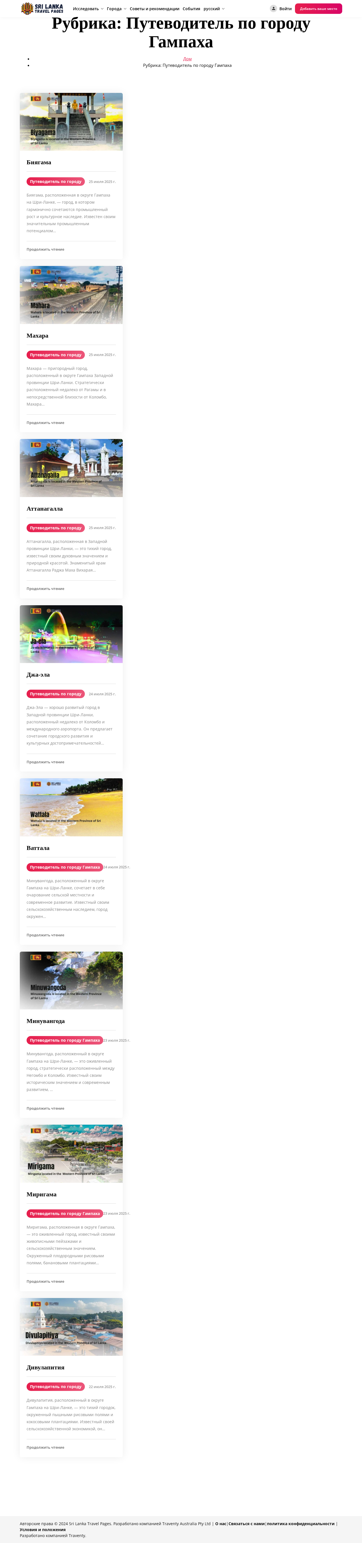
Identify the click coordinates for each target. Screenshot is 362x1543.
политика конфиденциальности (301, 1523)
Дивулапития (45, 1367)
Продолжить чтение (45, 249)
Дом (187, 58)
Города (114, 8)
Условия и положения (43, 1529)
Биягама (39, 162)
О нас (220, 1523)
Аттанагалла (45, 508)
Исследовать (86, 8)
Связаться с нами (247, 1523)
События (191, 8)
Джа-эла (38, 674)
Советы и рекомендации (154, 8)
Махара (37, 335)
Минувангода (46, 1020)
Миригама (42, 1194)
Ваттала (38, 847)
